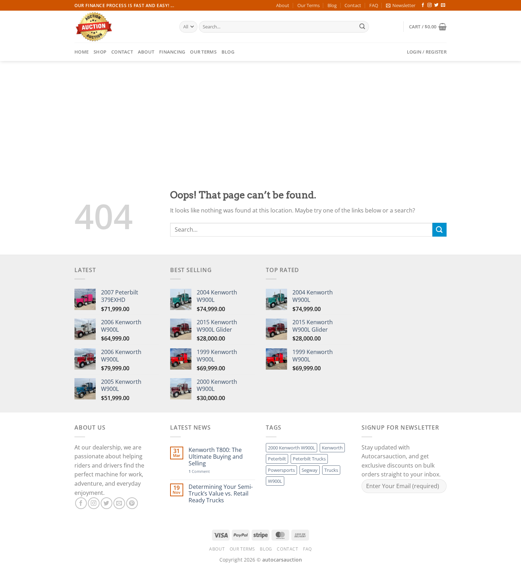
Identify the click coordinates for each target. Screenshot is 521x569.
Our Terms (308, 5)
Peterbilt (277, 458)
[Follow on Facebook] (423, 5)
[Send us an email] (443, 5)
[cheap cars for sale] (121, 27)
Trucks (331, 470)
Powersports (281, 470)
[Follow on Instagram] (429, 5)
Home (81, 52)
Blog (332, 5)
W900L (275, 481)
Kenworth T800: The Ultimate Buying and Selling (216, 457)
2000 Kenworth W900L (291, 447)
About (282, 5)
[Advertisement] (260, 114)
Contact (352, 5)
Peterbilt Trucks (309, 458)
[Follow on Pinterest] (132, 503)
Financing (172, 52)
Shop (100, 52)
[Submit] (362, 27)
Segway (310, 470)
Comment (199, 471)
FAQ (373, 5)
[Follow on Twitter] (436, 5)
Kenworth (332, 447)
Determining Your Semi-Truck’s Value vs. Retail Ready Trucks (221, 494)
